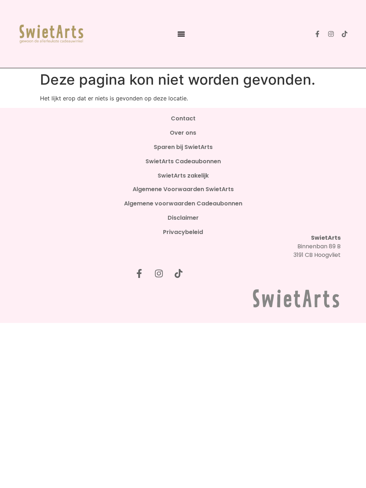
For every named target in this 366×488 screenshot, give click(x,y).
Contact (183, 118)
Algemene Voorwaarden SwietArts (183, 189)
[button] (181, 34)
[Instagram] (331, 34)
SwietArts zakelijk (183, 175)
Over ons (183, 132)
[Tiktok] (344, 34)
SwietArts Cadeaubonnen (183, 161)
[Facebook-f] (317, 34)
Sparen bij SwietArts (183, 147)
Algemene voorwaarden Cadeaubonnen (183, 203)
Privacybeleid (183, 232)
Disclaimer (183, 217)
